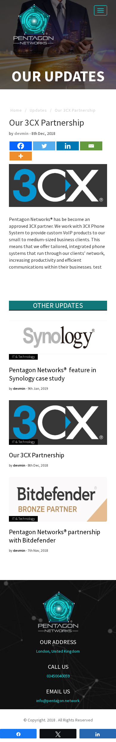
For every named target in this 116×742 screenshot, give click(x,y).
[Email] (91, 145)
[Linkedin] (68, 145)
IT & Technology (23, 356)
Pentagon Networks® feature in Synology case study (52, 374)
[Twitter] (44, 145)
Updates (38, 110)
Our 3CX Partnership (36, 455)
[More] (21, 156)
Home (16, 110)
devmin (21, 133)
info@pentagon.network (58, 700)
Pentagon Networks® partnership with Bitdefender (54, 536)
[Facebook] (21, 145)
